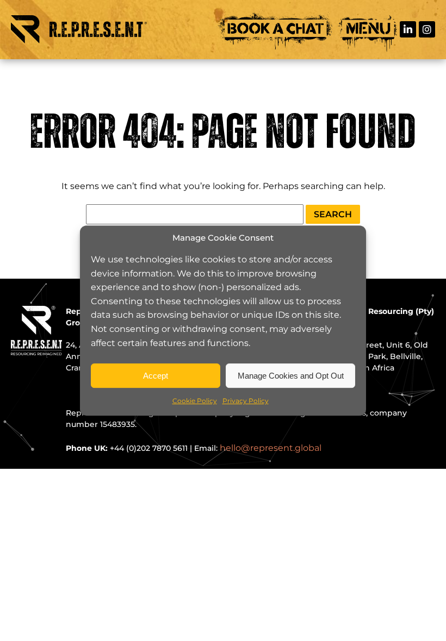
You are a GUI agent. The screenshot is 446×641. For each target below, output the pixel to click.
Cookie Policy (194, 401)
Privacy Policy (245, 401)
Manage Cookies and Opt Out (291, 375)
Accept (155, 375)
